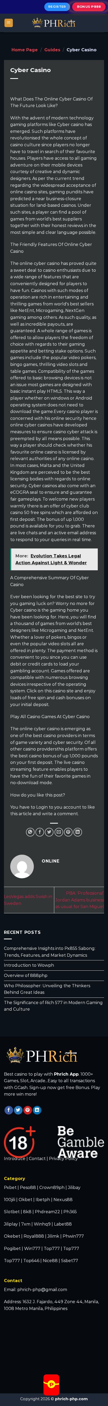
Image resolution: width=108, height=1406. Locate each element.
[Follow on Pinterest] (27, 1110)
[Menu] (8, 23)
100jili (9, 1199)
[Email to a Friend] (59, 832)
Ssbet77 (69, 1260)
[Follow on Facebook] (8, 1110)
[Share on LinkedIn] (77, 832)
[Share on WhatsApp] (30, 832)
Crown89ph (51, 1187)
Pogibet (12, 1248)
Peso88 (28, 1187)
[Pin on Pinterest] (68, 832)
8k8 (27, 1211)
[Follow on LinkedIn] (37, 1110)
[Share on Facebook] (39, 832)
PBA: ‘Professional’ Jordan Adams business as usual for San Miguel (79, 900)
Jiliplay (11, 1224)
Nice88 (50, 1260)
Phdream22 (47, 1211)
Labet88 (63, 1224)
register (57, 6)
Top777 (52, 1248)
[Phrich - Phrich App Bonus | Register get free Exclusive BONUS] (54, 23)
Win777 (32, 1248)
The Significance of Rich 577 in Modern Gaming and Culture (53, 1006)
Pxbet (10, 1187)
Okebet (12, 1236)
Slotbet (12, 1211)
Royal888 (34, 1236)
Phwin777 (73, 1236)
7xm (25, 1224)
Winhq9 (42, 1224)
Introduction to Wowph (29, 965)
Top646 (31, 1260)
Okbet (25, 1199)
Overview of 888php (25, 975)
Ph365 (70, 1211)
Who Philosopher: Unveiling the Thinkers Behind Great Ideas (47, 989)
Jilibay (74, 1187)
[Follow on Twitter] (18, 1110)
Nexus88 (63, 1199)
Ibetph (43, 1199)
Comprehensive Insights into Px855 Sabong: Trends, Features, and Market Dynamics (49, 952)
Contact (37, 1158)
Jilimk (53, 1236)
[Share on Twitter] (49, 832)
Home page (25, 49)
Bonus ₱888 (89, 6)
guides (52, 49)
